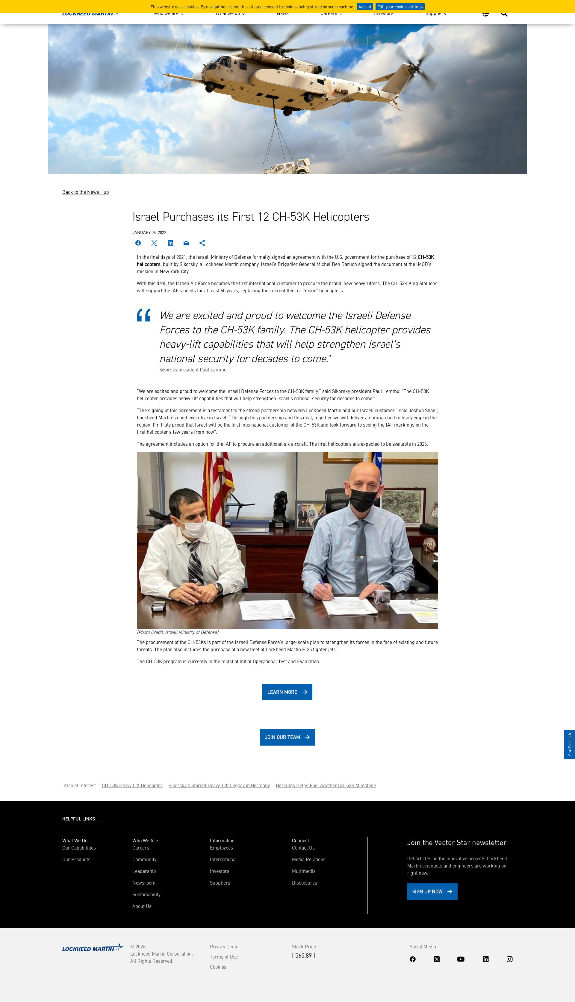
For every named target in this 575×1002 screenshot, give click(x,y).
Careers (328, 13)
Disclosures (304, 882)
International (223, 859)
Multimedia (304, 871)
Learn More (282, 691)
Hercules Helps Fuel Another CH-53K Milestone (326, 785)
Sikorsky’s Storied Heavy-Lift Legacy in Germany (219, 785)
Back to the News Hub (85, 191)
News (283, 13)
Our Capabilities (79, 847)
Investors (384, 13)
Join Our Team (282, 737)
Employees (221, 847)
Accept (364, 7)
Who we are (166, 13)
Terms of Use (224, 956)
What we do (228, 13)
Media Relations (309, 859)
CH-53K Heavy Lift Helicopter (132, 785)
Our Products (76, 859)
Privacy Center (225, 946)
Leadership (144, 871)
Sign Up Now (427, 891)
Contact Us (303, 847)
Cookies (218, 966)
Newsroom (143, 882)
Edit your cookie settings (400, 7)
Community (144, 859)
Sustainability (146, 894)
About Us (142, 906)
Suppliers (436, 13)
